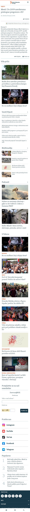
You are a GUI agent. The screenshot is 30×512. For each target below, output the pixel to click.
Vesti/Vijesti (7, 112)
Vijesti (3, 6)
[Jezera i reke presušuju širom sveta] (6, 174)
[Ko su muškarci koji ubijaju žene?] (15, 96)
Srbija (4, 299)
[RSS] (16, 496)
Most (3, 275)
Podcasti (5, 182)
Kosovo (4, 253)
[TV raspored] (20, 496)
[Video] (6, 510)
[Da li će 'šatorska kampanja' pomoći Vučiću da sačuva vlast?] (15, 266)
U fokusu (5, 234)
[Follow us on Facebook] (2, 496)
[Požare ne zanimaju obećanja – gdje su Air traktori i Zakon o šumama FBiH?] (15, 192)
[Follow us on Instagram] (13, 496)
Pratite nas (24, 410)
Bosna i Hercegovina (8, 373)
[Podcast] (15, 510)
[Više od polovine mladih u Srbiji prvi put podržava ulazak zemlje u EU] (15, 313)
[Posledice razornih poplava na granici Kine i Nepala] (6, 160)
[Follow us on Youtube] (9, 496)
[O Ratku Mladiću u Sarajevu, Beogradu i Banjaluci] (6, 153)
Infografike (6, 349)
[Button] (26, 19)
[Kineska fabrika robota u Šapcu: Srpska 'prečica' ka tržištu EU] (15, 290)
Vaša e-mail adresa (8, 398)
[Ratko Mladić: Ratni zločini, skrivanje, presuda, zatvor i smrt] (15, 216)
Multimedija (7, 148)
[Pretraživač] (23, 510)
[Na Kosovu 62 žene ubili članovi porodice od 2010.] (6, 167)
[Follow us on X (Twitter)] (5, 496)
